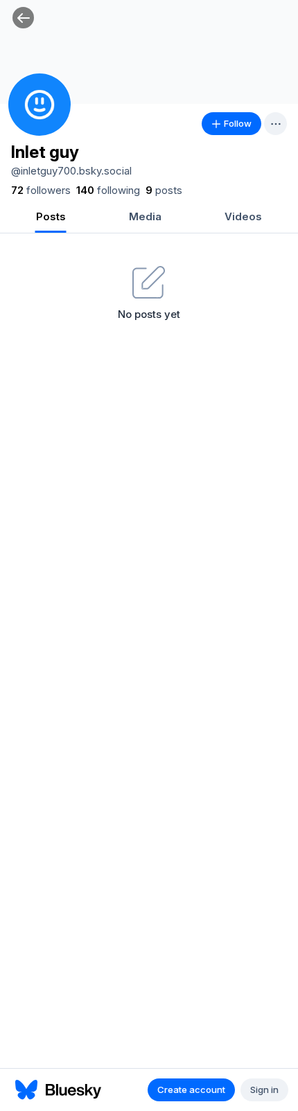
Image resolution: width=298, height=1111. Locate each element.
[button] (23, 17)
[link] (41, 190)
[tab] (50, 218)
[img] (149, 52)
